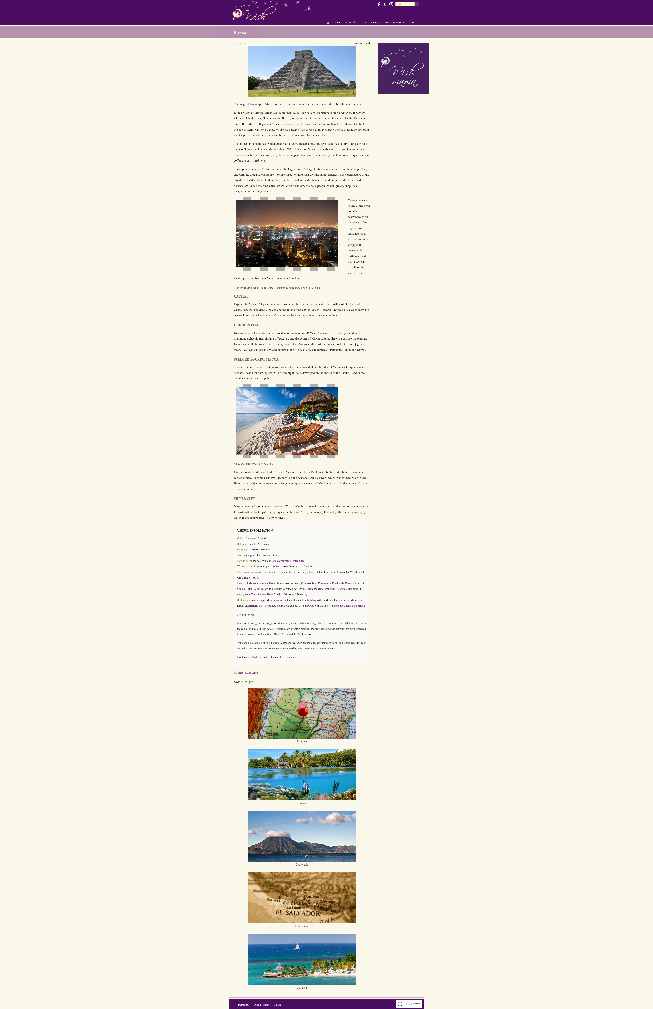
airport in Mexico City (291, 561)
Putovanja (375, 22)
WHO (256, 577)
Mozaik (338, 22)
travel (367, 42)
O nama (277, 1004)
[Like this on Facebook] (247, 673)
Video (412, 22)
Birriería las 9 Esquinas (261, 605)
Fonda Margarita (312, 600)
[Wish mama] (403, 68)
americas (358, 42)
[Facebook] (378, 4)
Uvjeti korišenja (261, 1004)
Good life (351, 22)
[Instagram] (391, 4)
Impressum (243, 1004)
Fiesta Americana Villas (259, 583)
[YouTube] (385, 4)
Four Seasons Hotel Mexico (266, 594)
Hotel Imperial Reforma (332, 589)
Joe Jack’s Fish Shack (352, 605)
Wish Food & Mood (394, 22)
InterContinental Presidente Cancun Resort (337, 583)
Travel (245, 43)
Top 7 (363, 22)
